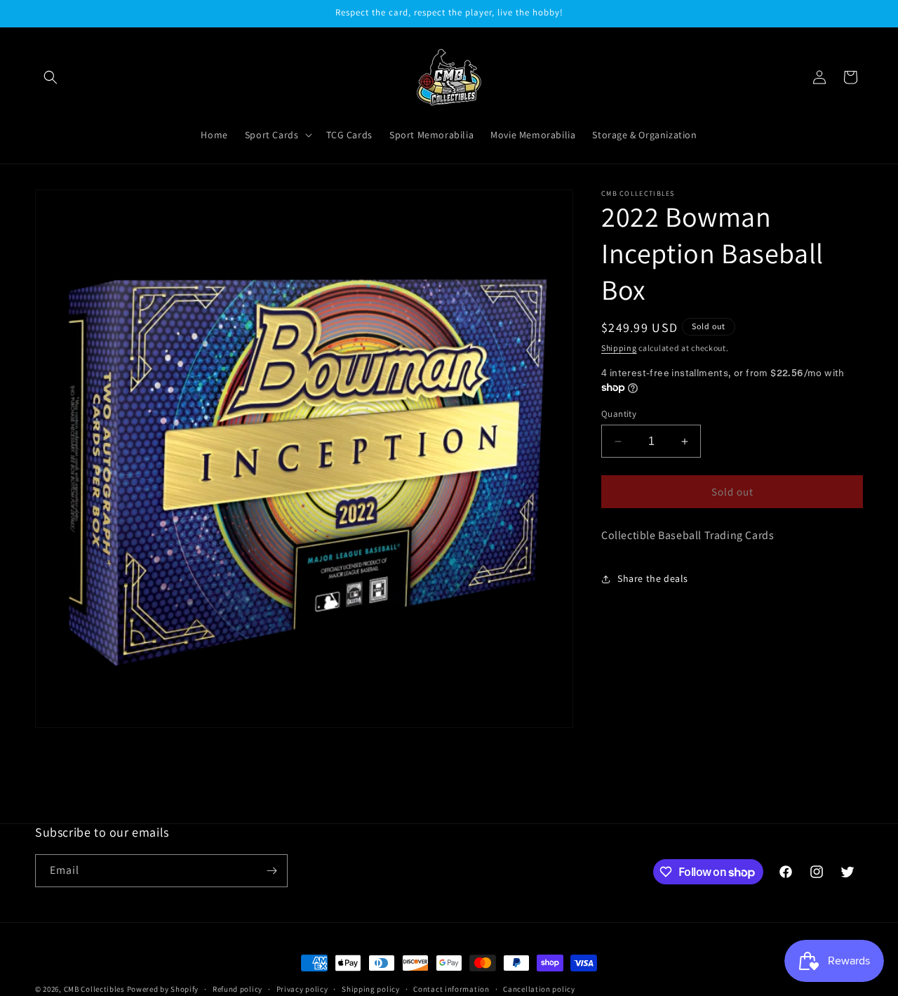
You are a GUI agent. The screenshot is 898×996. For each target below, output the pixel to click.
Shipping (619, 348)
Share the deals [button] (652, 578)
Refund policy (237, 989)
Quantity (618, 414)
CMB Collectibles (95, 989)
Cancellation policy (539, 989)
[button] (50, 77)
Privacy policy (302, 989)
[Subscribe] (271, 870)
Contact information (451, 989)
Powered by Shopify (163, 989)
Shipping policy (371, 989)
